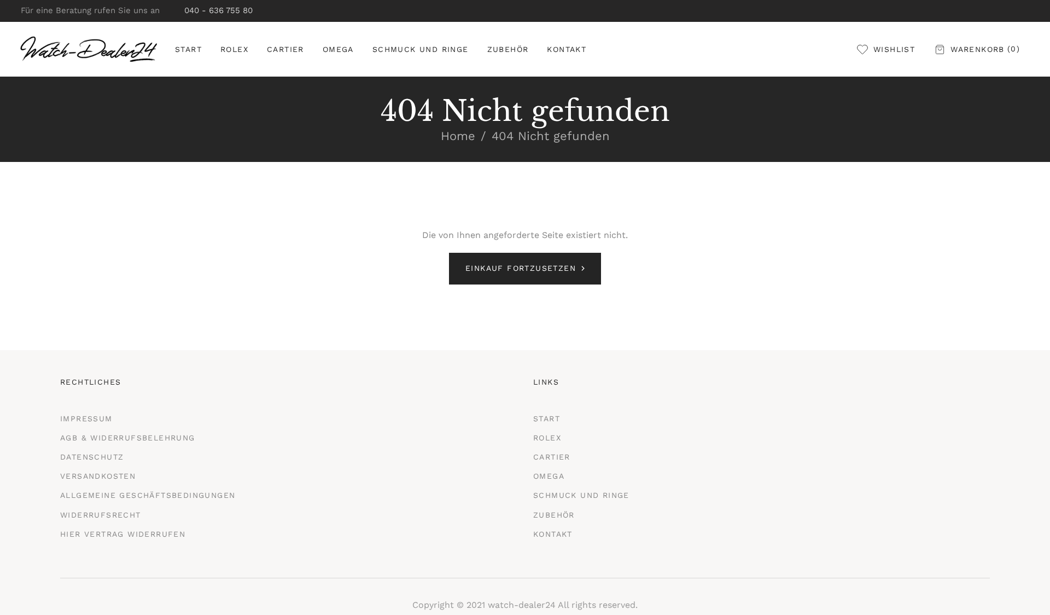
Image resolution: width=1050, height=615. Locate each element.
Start (546, 418)
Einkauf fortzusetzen (520, 268)
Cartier (551, 456)
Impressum (86, 418)
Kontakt (553, 534)
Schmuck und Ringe (581, 495)
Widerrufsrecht (100, 514)
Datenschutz (92, 456)
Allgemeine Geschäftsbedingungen (147, 495)
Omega (548, 476)
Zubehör (554, 514)
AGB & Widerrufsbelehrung (127, 437)
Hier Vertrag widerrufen (122, 534)
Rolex (547, 437)
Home (458, 136)
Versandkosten (98, 476)
